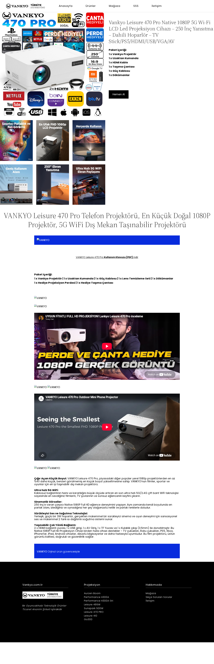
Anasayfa (65, 6)
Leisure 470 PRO (94, 612)
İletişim (157, 6)
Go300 (88, 619)
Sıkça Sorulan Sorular (159, 597)
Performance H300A (96, 597)
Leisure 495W (92, 604)
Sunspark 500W (93, 608)
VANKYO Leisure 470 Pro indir (107, 257)
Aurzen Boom (92, 593)
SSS (136, 6)
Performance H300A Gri (98, 600)
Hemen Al (119, 94)
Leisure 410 (90, 615)
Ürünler (91, 6)
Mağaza (114, 6)
